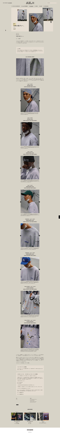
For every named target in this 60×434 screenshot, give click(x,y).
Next (39, 100)
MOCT (16, 399)
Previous (20, 100)
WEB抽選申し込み (21, 392)
